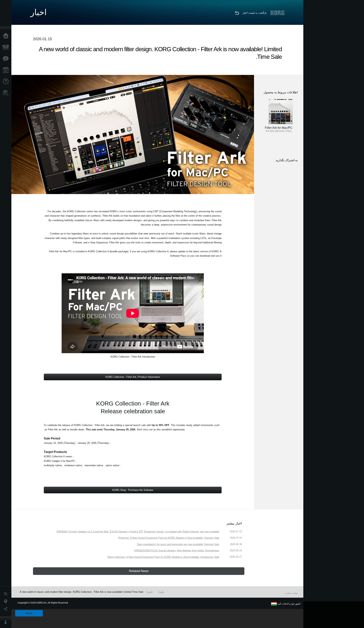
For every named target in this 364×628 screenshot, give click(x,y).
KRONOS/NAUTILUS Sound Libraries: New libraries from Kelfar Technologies (176, 550)
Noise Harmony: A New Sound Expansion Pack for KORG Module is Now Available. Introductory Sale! (163, 557)
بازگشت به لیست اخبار (255, 12)
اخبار (149, 591)
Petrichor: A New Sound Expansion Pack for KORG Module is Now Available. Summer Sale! (168, 537)
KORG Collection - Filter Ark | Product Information (132, 377)
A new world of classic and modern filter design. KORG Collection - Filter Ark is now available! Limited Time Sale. (81, 591)
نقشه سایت (291, 593)
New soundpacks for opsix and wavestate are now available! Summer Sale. (177, 544)
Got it (29, 613)
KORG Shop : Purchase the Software (132, 490)
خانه (162, 591)
